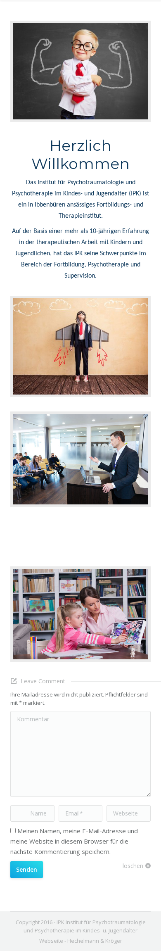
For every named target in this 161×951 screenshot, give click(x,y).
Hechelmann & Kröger (94, 940)
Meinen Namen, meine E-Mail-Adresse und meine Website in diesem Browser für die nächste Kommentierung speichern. (74, 841)
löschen (133, 866)
